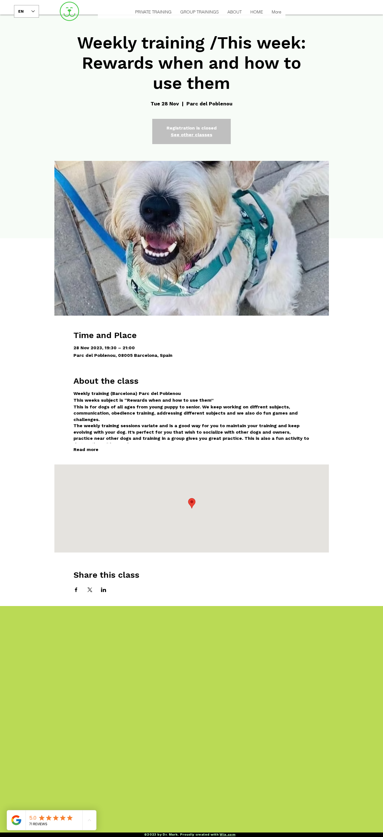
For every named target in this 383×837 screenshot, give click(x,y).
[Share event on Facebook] (76, 590)
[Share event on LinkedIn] (103, 590)
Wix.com (228, 834)
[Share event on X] (90, 590)
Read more (85, 449)
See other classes (191, 134)
